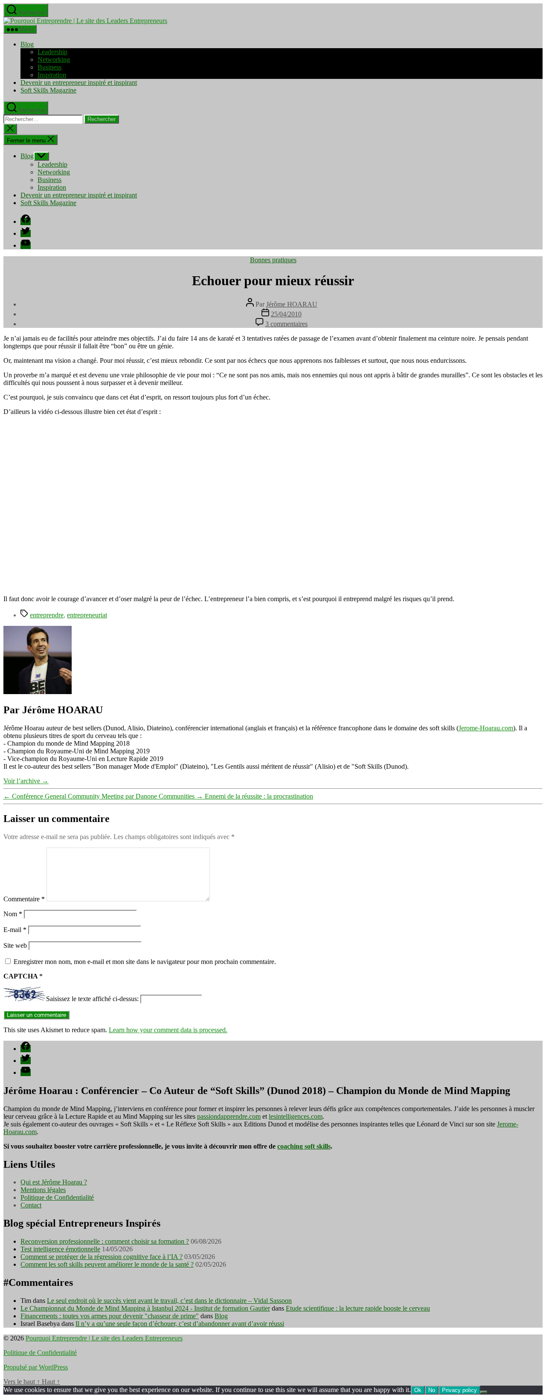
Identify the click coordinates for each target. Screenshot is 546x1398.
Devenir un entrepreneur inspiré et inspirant (78, 82)
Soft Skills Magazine (48, 90)
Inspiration (52, 74)
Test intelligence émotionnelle (60, 1249)
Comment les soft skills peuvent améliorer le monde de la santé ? (107, 1264)
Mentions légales (43, 1189)
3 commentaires (286, 323)
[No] (483, 1392)
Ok (417, 1390)
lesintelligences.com (295, 1116)
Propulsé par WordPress (35, 1367)
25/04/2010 (286, 314)
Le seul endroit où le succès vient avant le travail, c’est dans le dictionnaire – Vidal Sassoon (169, 1300)
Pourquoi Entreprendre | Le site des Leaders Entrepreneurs (104, 1338)
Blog (27, 44)
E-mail (14, 929)
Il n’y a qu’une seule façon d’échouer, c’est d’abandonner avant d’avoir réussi (180, 1323)
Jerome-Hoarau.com (486, 728)
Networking (54, 59)
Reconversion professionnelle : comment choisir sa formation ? (104, 1241)
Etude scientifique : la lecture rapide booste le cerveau (358, 1308)
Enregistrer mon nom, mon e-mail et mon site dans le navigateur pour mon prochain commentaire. (145, 961)
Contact (30, 1205)
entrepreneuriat (87, 615)
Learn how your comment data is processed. (168, 1029)
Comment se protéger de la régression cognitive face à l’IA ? (101, 1256)
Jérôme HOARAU (291, 304)
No (431, 1390)
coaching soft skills (304, 1146)
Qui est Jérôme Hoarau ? (53, 1182)
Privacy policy (459, 1390)
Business (49, 67)
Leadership (52, 51)
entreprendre (47, 615)
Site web (15, 945)
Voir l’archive (26, 780)
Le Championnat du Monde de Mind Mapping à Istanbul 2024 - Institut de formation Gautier (145, 1308)
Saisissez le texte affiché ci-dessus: (92, 998)
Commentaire (24, 899)
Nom (12, 914)
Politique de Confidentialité (57, 1197)
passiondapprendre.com (229, 1116)
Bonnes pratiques (273, 259)
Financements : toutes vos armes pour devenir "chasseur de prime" (109, 1316)
